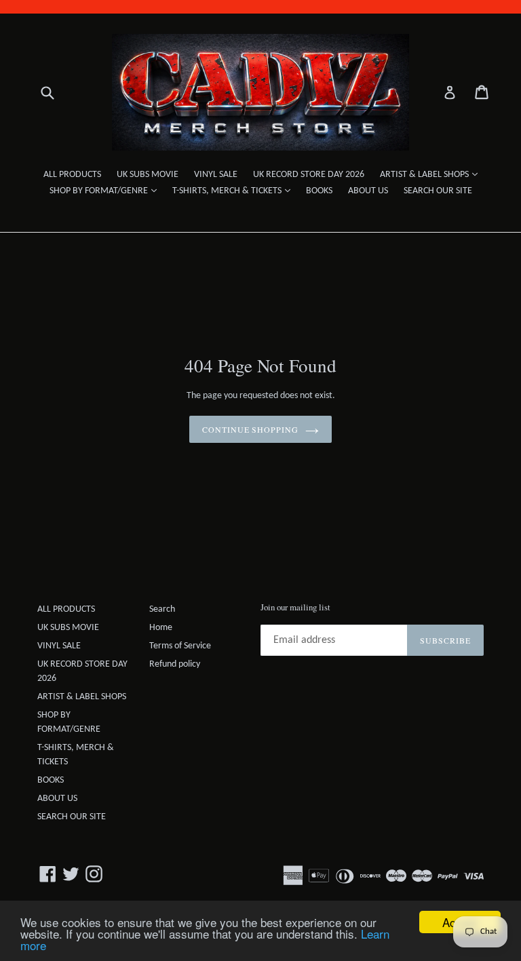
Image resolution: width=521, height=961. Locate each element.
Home (160, 628)
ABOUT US (368, 191)
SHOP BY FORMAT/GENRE (106, 190)
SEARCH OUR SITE (438, 191)
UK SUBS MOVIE (147, 175)
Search (162, 609)
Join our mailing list (295, 607)
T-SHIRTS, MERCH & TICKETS (234, 190)
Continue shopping (250, 429)
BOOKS (319, 191)
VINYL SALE (215, 175)
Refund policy (174, 664)
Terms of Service (180, 646)
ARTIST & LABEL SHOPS (432, 174)
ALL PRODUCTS (72, 175)
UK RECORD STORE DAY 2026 (308, 175)
